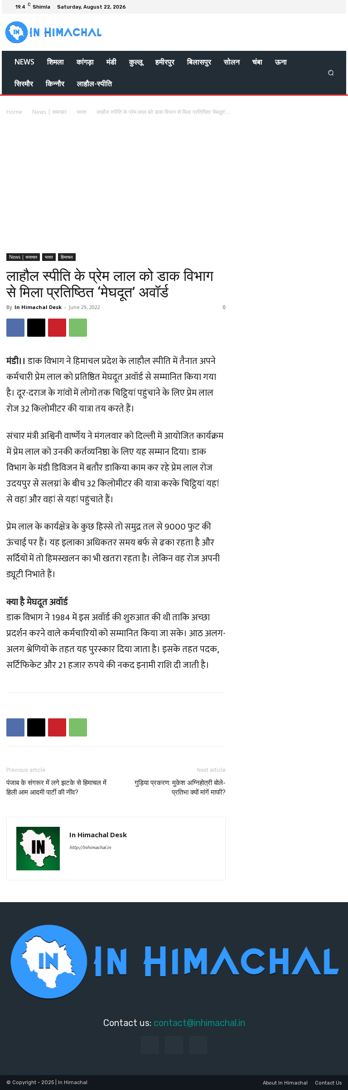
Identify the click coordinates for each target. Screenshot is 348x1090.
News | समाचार (49, 112)
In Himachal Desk (38, 307)
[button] (331, 73)
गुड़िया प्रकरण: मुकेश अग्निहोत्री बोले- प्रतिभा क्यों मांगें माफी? (180, 787)
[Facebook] (312, 6)
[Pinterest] (57, 328)
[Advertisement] (174, 185)
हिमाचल (67, 257)
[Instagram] (323, 6)
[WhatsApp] (78, 328)
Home (14, 112)
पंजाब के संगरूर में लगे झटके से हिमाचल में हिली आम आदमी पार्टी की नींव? (56, 787)
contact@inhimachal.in (199, 1022)
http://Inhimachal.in (90, 848)
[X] (334, 6)
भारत (82, 112)
